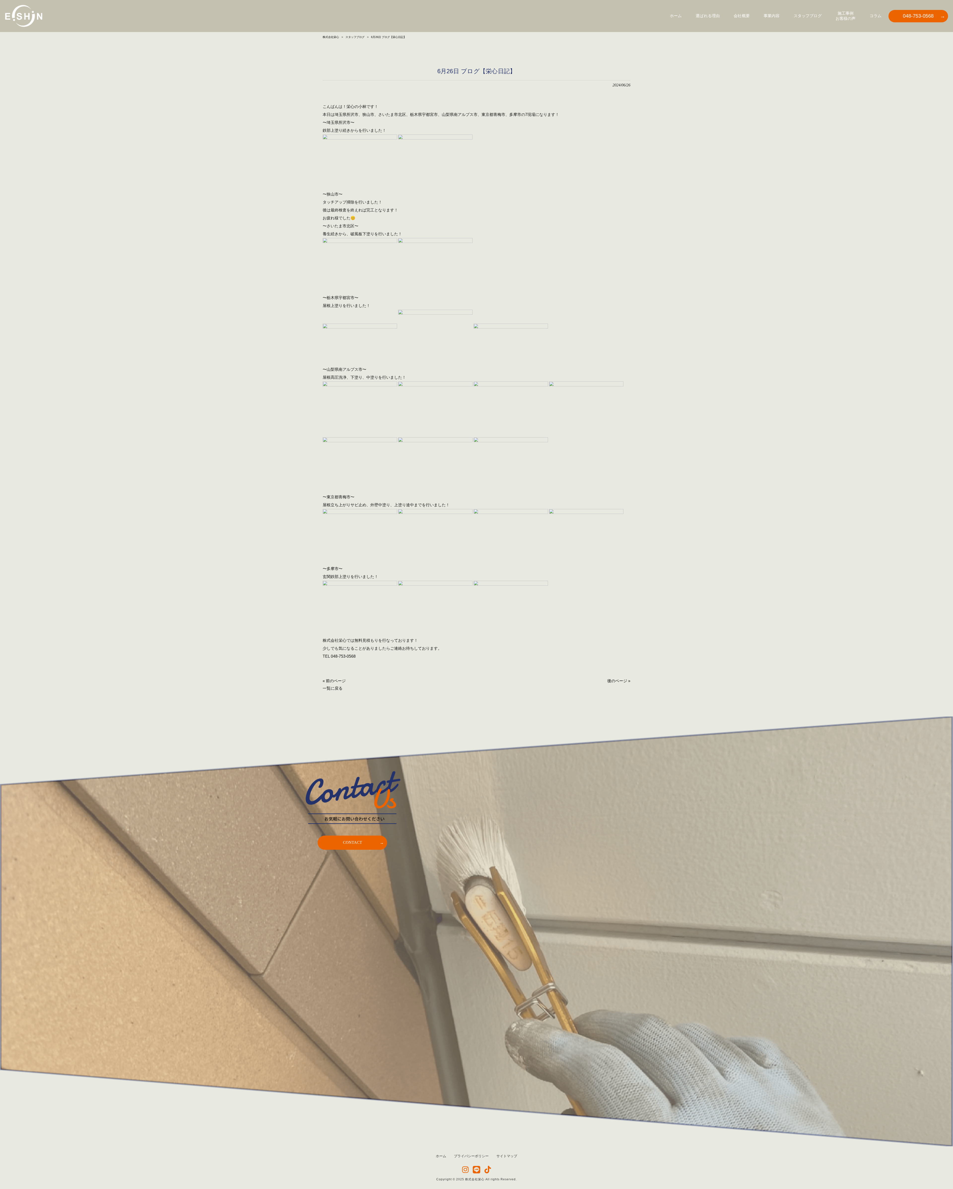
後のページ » (618, 681)
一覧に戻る (332, 688)
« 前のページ (334, 681)
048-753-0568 (343, 656)
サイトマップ (506, 1156)
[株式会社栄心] (23, 16)
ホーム (441, 1156)
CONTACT (352, 842)
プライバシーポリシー (471, 1156)
